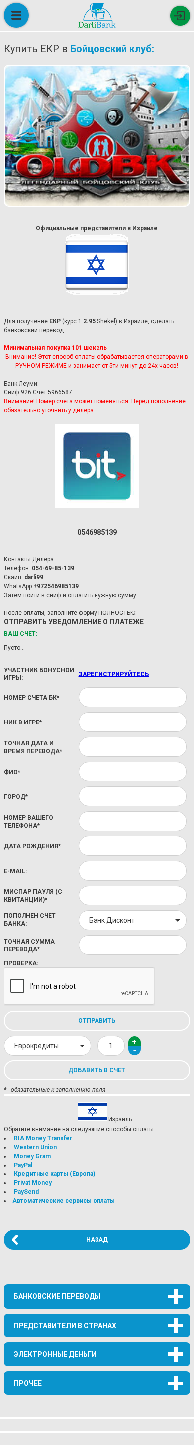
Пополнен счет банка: (30, 919)
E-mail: (15, 871)
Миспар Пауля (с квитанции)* (33, 896)
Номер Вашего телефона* (28, 821)
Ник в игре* (23, 722)
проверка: (21, 963)
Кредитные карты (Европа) (54, 1173)
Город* (16, 796)
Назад (97, 1239)
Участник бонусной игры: (39, 674)
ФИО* (12, 772)
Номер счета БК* (31, 697)
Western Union (35, 1147)
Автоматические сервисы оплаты (63, 1200)
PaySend (26, 1191)
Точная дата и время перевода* (33, 747)
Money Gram (32, 1156)
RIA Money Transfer (43, 1138)
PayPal (23, 1165)
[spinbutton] (111, 1046)
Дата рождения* (32, 846)
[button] (134, 1041)
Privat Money (33, 1182)
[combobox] (133, 920)
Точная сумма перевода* (29, 945)
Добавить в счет (96, 1070)
